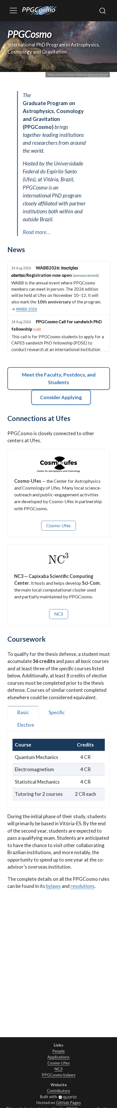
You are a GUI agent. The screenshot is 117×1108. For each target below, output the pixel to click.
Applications (58, 1056)
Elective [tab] (25, 725)
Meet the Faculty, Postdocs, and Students (58, 378)
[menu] (13, 10)
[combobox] (102, 10)
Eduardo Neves (98, 74)
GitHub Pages (68, 1102)
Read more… (36, 232)
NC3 (58, 613)
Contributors (58, 1090)
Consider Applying (61, 397)
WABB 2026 (26, 309)
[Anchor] (29, 249)
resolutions (82, 886)
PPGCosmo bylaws (59, 1074)
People (58, 1051)
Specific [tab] (57, 712)
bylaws (53, 886)
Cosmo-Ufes (58, 525)
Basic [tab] (23, 712)
